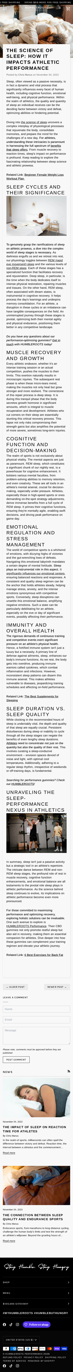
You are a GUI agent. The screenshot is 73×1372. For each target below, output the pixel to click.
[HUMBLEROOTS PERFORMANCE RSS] (69, 1071)
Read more (9, 1152)
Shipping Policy (55, 1357)
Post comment (16, 1059)
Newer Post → (57, 987)
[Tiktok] (11, 1324)
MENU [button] (6, 1293)
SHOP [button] (6, 1282)
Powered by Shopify (41, 1361)
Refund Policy (12, 1357)
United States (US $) (19, 1339)
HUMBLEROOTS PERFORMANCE (24, 1353)
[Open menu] (8, 8)
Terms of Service (14, 1361)
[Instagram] (17, 1324)
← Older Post (15, 987)
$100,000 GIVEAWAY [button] (15, 1303)
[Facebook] (4, 1324)
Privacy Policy (33, 1357)
